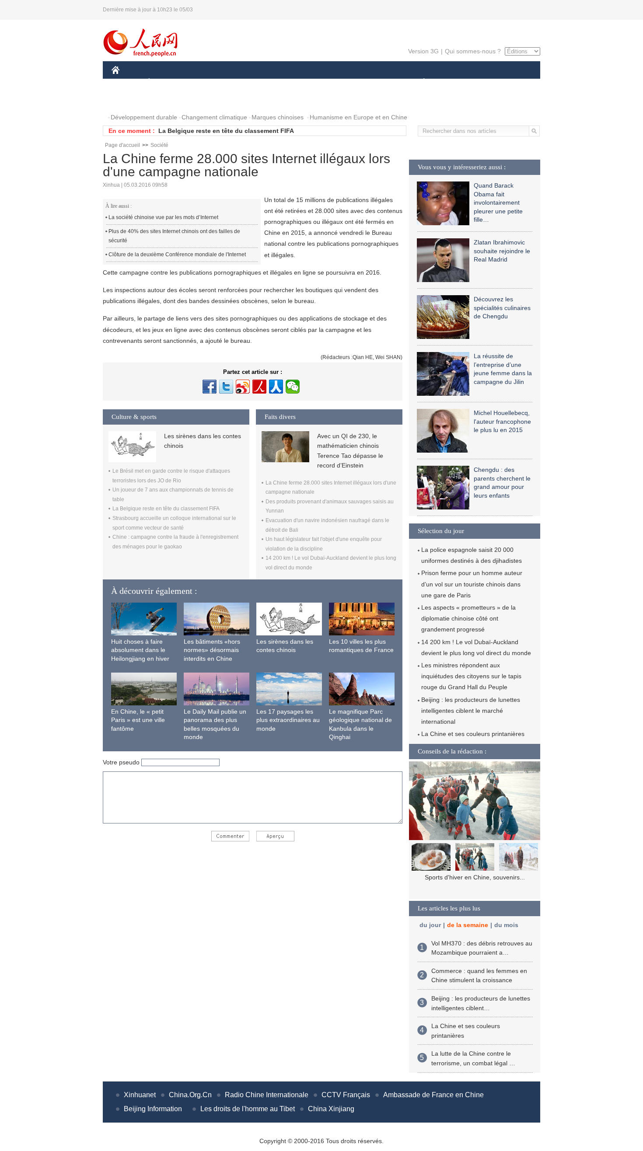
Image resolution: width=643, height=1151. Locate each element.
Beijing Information (153, 1109)
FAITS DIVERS (371, 82)
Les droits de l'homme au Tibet (247, 1109)
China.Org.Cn (190, 1095)
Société (159, 145)
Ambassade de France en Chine (433, 1095)
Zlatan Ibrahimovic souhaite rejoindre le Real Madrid (502, 251)
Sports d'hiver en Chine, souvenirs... (475, 877)
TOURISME (493, 82)
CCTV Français (346, 1095)
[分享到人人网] (276, 387)
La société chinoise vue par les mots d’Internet (163, 217)
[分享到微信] (293, 387)
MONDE (206, 82)
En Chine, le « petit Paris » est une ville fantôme (138, 720)
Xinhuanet (140, 1095)
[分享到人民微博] (259, 387)
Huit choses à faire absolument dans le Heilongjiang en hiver (140, 650)
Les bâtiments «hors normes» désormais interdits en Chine (212, 650)
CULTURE (322, 82)
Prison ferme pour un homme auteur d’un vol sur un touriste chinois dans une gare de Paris (471, 583)
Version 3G (423, 51)
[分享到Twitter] (226, 387)
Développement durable (144, 117)
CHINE (127, 82)
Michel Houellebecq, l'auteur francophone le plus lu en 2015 (502, 421)
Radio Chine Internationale (266, 1095)
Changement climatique (214, 117)
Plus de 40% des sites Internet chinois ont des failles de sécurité (174, 236)
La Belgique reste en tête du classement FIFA (226, 130)
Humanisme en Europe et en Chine (358, 117)
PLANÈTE (419, 82)
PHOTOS (130, 100)
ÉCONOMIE (165, 82)
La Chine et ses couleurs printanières (472, 733)
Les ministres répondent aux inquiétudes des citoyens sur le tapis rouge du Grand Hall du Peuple (471, 676)
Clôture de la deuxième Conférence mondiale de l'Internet (177, 254)
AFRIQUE (243, 82)
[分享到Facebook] (210, 387)
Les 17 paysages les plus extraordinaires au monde (288, 720)
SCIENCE (282, 82)
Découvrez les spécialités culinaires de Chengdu (502, 308)
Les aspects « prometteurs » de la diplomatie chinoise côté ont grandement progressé (468, 618)
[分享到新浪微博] (243, 387)
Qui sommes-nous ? (473, 51)
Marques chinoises (278, 117)
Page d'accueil (122, 145)
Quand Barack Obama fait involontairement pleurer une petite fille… (498, 202)
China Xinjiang (331, 1109)
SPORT (455, 82)
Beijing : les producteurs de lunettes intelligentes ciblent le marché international (470, 710)
